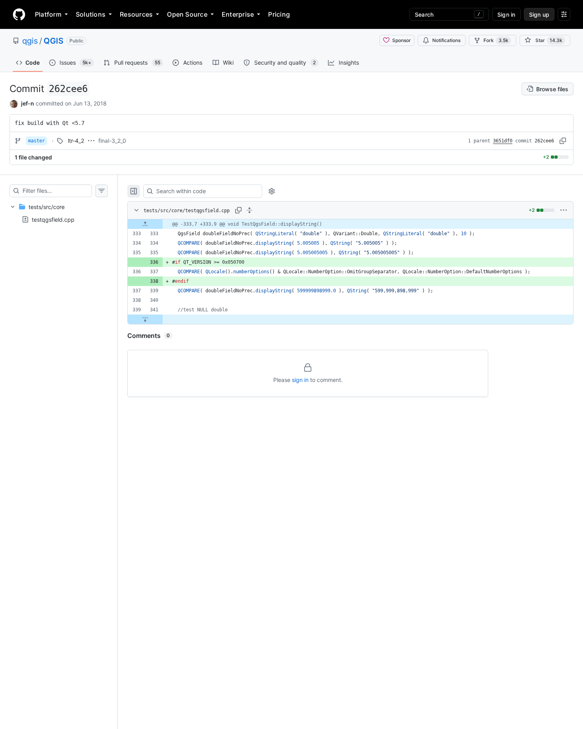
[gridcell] (350, 224)
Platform (48, 14)
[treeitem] (59, 213)
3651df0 (502, 141)
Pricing (279, 14)
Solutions (90, 14)
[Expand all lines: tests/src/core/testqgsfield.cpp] (249, 210)
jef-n (27, 103)
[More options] (563, 210)
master (36, 141)
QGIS (53, 41)
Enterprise (238, 14)
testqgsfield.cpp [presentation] (53, 219)
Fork (495, 40)
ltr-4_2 (76, 140)
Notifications (446, 40)
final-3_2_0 (112, 140)
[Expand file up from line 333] (145, 224)
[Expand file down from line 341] (145, 319)
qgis (30, 41)
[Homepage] (19, 14)
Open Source (187, 14)
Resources (136, 14)
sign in (300, 379)
